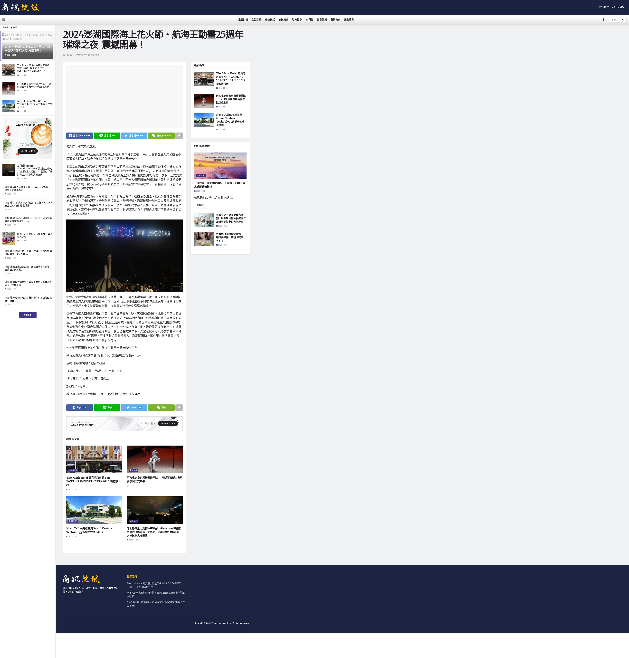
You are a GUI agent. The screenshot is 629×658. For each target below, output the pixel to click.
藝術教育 (335, 19)
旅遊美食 (283, 19)
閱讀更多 (28, 315)
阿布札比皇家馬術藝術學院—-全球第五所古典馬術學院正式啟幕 (34, 85)
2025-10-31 (200, 191)
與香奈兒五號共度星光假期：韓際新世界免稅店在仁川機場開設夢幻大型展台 (231, 218)
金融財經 (243, 19)
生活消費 (257, 19)
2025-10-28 (222, 226)
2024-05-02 (68, 55)
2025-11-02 (72, 489)
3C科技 (309, 19)
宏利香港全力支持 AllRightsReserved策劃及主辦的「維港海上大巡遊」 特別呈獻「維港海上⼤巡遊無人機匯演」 (34, 170)
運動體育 (349, 19)
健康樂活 (270, 19)
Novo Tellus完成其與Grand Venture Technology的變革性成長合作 (34, 104)
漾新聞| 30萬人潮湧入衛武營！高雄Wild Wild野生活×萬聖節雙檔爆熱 (28, 204)
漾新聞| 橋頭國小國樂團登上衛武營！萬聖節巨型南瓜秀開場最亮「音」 (28, 220)
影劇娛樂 (322, 19)
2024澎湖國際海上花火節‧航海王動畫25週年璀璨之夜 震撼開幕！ (27, 48)
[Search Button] (624, 20)
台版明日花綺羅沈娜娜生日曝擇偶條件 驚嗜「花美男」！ (231, 237)
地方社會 (297, 19)
